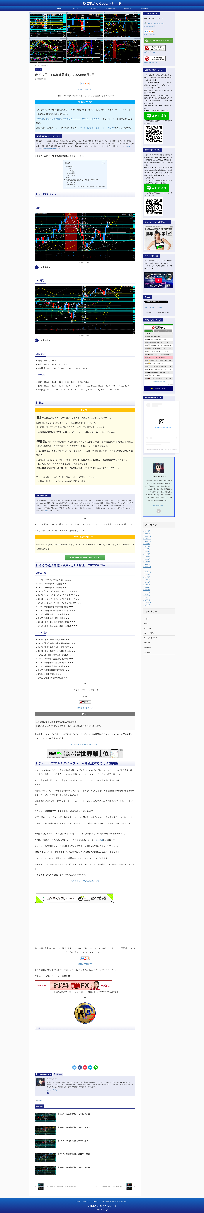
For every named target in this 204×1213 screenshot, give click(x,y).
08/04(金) (72, 184)
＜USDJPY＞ (70, 166)
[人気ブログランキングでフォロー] (158, 41)
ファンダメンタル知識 (89, 128)
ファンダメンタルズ (150, 638)
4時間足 (71, 171)
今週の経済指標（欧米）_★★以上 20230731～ (83, 180)
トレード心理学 (110, 8)
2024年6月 (146, 551)
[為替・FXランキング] (155, 49)
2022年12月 (147, 597)
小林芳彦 (99, 840)
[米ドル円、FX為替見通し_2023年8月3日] (90, 1067)
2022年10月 (147, 602)
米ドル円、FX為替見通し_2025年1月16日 (74, 1167)
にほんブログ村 (85, 89)
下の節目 (72, 175)
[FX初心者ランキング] (155, 60)
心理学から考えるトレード (102, 3)
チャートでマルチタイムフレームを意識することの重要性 (85, 187)
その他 (146, 623)
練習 (46, 510)
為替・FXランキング (150, 52)
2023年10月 (147, 572)
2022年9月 (146, 605)
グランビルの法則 (53, 119)
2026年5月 (146, 531)
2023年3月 (146, 590)
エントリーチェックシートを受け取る (83, 557)
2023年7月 (146, 579)
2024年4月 (146, 556)
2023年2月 (146, 592)
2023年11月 (147, 569)
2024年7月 (146, 549)
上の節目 (72, 173)
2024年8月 (146, 546)
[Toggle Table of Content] (102, 163)
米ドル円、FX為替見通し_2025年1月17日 (74, 1154)
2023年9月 (146, 574)
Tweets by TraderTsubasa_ (153, 307)
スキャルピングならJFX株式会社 (85, 881)
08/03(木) (72, 182)
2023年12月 (147, 567)
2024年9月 (146, 544)
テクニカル (76, 8)
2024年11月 (147, 539)
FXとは (59, 8)
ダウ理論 (40, 119)
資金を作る (144, 8)
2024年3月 (146, 559)
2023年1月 (146, 595)
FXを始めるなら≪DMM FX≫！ (85, 744)
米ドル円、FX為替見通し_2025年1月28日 (74, 1127)
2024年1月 (146, 564)
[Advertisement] (85, 1046)
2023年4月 (146, 587)
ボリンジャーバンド (71, 119)
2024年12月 (147, 536)
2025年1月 (146, 533)
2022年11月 (147, 600)
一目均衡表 (94, 119)
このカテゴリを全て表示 (158, 381)
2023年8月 (146, 577)
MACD (85, 119)
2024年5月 (146, 554)
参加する (170, 384)
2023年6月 (146, 582)
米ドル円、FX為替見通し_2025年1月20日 (74, 1141)
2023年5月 (146, 585)
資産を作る (127, 8)
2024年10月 (147, 541)
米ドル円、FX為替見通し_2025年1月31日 (74, 1114)
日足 (70, 168)
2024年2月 (146, 562)
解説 (67, 177)
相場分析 (93, 8)
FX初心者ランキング (85, 708)
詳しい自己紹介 (52, 1090)
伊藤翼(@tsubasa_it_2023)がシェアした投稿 (162, 449)
